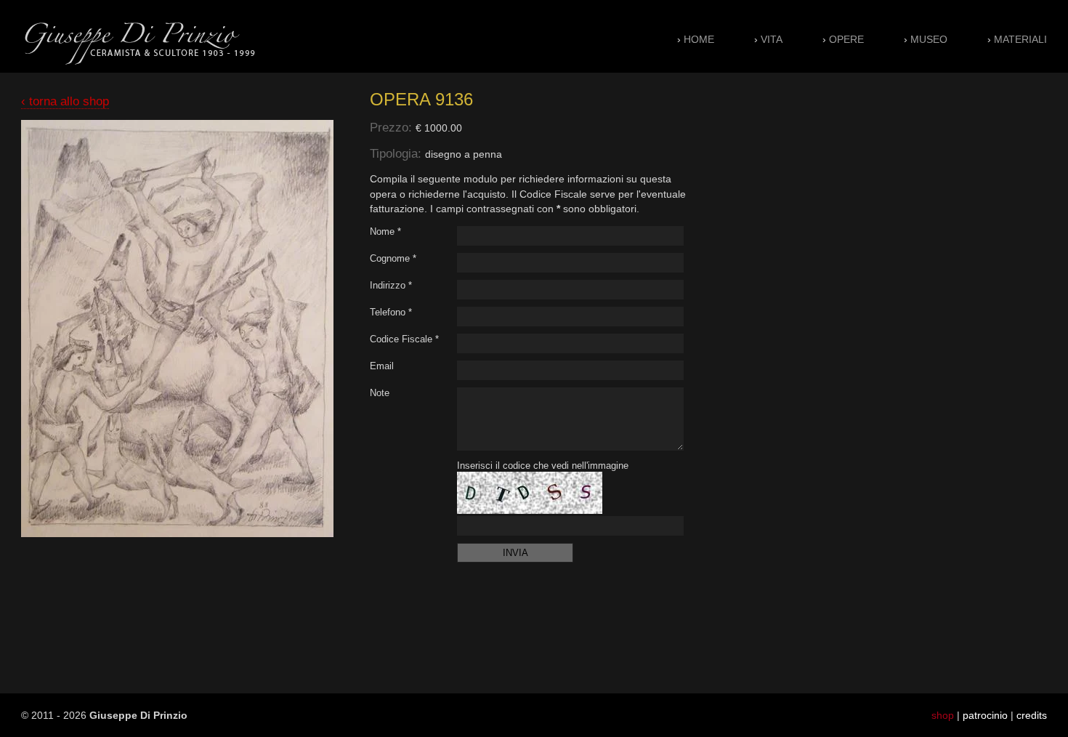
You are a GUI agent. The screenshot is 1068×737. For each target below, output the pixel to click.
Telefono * (391, 312)
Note (379, 392)
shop (942, 715)
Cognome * (393, 258)
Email (382, 366)
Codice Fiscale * (404, 339)
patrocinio (985, 715)
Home (699, 39)
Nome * (385, 231)
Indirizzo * (391, 285)
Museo (928, 39)
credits (1031, 715)
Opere (846, 39)
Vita (771, 39)
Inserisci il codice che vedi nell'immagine (542, 465)
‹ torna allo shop (65, 101)
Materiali (1020, 39)
